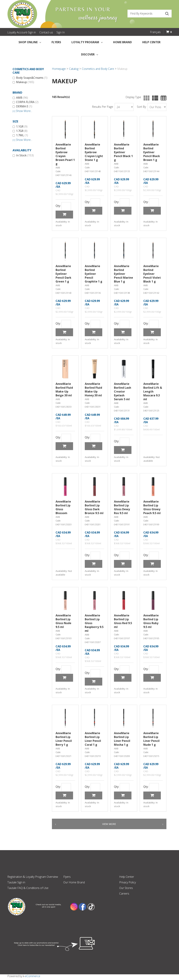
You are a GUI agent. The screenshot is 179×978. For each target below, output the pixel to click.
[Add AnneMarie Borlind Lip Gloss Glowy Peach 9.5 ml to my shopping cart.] (152, 564)
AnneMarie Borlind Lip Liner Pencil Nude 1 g (151, 739)
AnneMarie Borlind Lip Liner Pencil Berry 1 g (64, 739)
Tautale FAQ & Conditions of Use (27, 888)
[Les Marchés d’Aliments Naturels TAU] (47, 14)
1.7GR (21, 131)
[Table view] (162, 98)
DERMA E (24, 106)
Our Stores (126, 888)
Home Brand (122, 42)
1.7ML (22, 135)
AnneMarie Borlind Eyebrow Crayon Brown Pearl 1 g (65, 154)
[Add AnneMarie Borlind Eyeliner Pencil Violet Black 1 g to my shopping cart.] (152, 332)
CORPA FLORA (27, 102)
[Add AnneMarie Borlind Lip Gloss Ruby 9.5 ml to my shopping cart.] (152, 678)
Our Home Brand (74, 882)
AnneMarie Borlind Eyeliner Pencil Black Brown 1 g (151, 152)
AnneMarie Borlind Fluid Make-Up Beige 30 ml (64, 389)
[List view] (154, 98)
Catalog (73, 69)
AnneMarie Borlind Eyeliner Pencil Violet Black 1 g (152, 273)
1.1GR (21, 126)
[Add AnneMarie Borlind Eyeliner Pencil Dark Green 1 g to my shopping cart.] (64, 332)
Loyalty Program (85, 42)
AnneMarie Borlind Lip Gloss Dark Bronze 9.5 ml (94, 507)
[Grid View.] (146, 98)
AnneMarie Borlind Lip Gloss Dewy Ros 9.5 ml (122, 507)
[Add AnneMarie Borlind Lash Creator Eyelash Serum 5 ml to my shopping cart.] (122, 450)
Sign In (60, 32)
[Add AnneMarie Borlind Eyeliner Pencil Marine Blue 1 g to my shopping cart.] (122, 332)
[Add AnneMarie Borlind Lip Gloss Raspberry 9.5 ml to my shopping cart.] (93, 682)
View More (109, 824)
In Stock (25, 155)
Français (155, 32)
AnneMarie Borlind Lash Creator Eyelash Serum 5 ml (122, 391)
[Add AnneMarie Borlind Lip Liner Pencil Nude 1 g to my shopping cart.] (152, 795)
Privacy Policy (127, 882)
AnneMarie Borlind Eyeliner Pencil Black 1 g (123, 152)
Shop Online (28, 42)
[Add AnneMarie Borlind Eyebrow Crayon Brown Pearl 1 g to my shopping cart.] (64, 214)
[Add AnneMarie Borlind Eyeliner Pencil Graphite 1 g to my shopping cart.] (93, 332)
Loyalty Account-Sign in (21, 32)
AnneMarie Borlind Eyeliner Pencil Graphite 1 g (93, 273)
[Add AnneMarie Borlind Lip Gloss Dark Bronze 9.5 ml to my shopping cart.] (93, 564)
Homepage (59, 69)
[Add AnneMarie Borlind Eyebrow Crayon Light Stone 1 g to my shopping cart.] (93, 211)
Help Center (151, 42)
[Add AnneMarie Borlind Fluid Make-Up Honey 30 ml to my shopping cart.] (93, 446)
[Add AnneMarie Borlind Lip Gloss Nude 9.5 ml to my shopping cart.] (64, 678)
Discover (88, 54)
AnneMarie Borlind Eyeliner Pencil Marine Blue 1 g (123, 273)
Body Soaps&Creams (31, 78)
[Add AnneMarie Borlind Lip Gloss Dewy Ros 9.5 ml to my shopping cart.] (122, 564)
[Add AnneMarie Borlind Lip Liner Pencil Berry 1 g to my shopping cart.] (64, 795)
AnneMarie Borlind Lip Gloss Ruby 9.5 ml (151, 621)
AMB (22, 98)
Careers (124, 893)
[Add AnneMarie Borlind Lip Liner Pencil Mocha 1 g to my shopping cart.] (122, 795)
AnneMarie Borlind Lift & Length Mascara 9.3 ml (152, 391)
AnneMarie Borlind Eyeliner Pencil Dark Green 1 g (63, 273)
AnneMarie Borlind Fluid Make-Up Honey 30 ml (93, 389)
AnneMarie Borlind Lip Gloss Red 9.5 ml (123, 621)
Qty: (58, 205)
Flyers (56, 42)
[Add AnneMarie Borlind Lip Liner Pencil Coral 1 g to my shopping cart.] (93, 795)
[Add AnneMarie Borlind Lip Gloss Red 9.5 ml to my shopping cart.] (122, 678)
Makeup (25, 82)
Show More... (22, 111)
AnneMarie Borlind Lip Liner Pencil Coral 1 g (93, 739)
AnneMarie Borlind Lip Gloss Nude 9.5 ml (63, 621)
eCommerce (32, 976)
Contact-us (46, 32)
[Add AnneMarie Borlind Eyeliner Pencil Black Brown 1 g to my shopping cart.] (152, 211)
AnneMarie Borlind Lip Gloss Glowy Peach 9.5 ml (152, 507)
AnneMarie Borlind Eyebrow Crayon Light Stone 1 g (94, 152)
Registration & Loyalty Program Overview (32, 877)
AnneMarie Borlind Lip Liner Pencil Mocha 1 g (122, 739)
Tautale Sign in (16, 882)
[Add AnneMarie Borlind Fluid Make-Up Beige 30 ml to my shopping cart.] (64, 446)
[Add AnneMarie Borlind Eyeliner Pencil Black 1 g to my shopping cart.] (122, 211)
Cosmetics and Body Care (98, 69)
